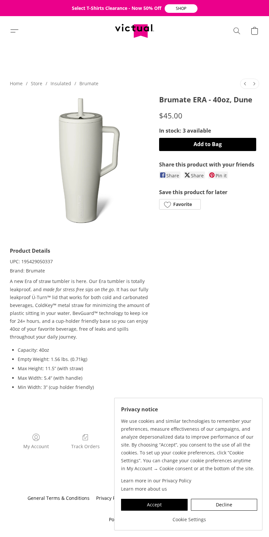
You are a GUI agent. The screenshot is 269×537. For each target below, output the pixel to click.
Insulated (61, 83)
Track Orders (85, 446)
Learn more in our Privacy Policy (156, 480)
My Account (36, 446)
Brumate (88, 83)
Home (16, 83)
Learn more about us (144, 489)
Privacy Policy (110, 498)
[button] (181, 8)
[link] (189, 517)
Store (36, 83)
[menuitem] (245, 84)
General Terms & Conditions (59, 498)
